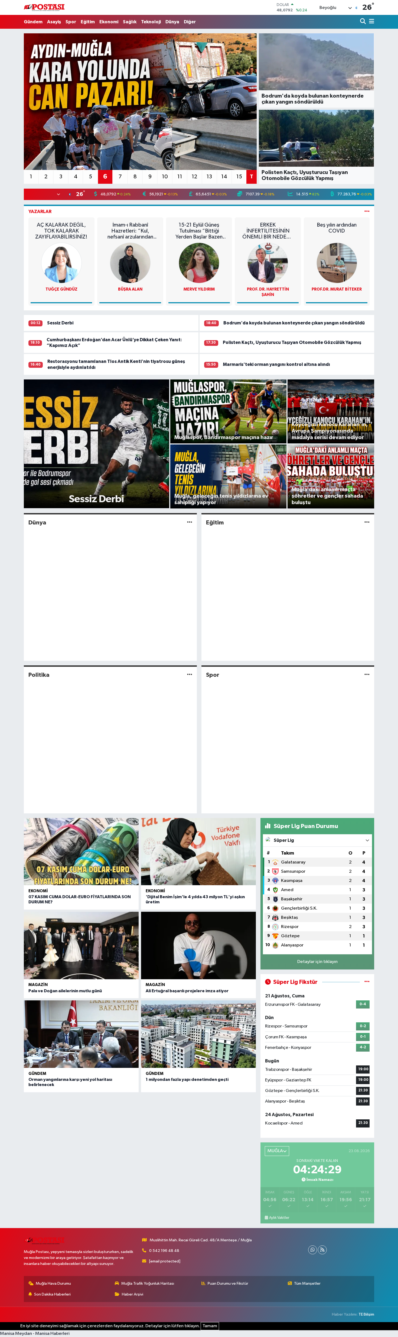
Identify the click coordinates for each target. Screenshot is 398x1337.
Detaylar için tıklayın (317, 961)
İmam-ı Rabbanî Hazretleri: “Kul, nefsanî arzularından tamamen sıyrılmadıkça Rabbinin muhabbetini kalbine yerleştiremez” (130, 231)
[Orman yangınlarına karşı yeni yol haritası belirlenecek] (81, 1034)
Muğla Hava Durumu (53, 1283)
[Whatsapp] (312, 1249)
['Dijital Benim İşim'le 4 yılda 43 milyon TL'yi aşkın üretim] (198, 851)
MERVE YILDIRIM (199, 289)
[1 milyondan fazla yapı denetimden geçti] (198, 1034)
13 (209, 176)
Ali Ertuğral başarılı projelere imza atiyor (187, 991)
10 (165, 176)
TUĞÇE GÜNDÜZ (61, 289)
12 (194, 176)
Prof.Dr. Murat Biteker (337, 289)
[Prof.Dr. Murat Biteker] (337, 262)
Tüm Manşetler (307, 1283)
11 (179, 176)
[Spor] (367, 675)
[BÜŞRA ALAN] (130, 262)
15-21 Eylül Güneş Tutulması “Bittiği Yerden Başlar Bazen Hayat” (199, 231)
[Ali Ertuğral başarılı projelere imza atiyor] (198, 945)
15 (239, 176)
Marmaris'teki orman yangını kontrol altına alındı (276, 364)
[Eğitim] (367, 522)
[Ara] (363, 22)
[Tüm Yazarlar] (367, 211)
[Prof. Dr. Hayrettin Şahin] (267, 262)
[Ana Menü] (370, 22)
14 (224, 176)
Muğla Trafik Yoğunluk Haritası (147, 1283)
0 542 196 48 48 (164, 1251)
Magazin (38, 985)
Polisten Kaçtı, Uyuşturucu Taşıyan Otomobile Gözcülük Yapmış (292, 342)
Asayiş (54, 22)
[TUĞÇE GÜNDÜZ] (61, 262)
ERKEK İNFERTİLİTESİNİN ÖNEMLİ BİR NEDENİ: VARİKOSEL (267, 231)
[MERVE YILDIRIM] (199, 262)
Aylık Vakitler (279, 1218)
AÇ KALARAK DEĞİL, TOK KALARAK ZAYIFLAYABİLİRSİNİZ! (61, 231)
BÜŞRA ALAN (130, 289)
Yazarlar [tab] (39, 211)
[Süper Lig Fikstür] (367, 982)
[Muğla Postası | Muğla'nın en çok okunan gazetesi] (44, 7)
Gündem (33, 22)
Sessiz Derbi (60, 323)
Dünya (172, 22)
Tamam (210, 1326)
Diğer (190, 22)
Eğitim (88, 22)
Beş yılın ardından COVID (337, 228)
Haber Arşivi (132, 1294)
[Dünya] (189, 522)
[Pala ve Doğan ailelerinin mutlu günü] (81, 945)
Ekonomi (108, 22)
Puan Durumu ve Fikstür (228, 1283)
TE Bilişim (366, 1314)
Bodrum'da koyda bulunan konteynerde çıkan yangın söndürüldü (294, 323)
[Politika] (189, 675)
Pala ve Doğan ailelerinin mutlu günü (65, 991)
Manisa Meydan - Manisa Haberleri (35, 1333)
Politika (39, 675)
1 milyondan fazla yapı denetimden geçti (187, 1079)
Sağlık (129, 22)
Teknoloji (151, 22)
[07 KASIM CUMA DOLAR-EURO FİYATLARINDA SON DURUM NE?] (81, 851)
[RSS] (322, 1249)
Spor (71, 22)
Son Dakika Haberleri (52, 1294)
